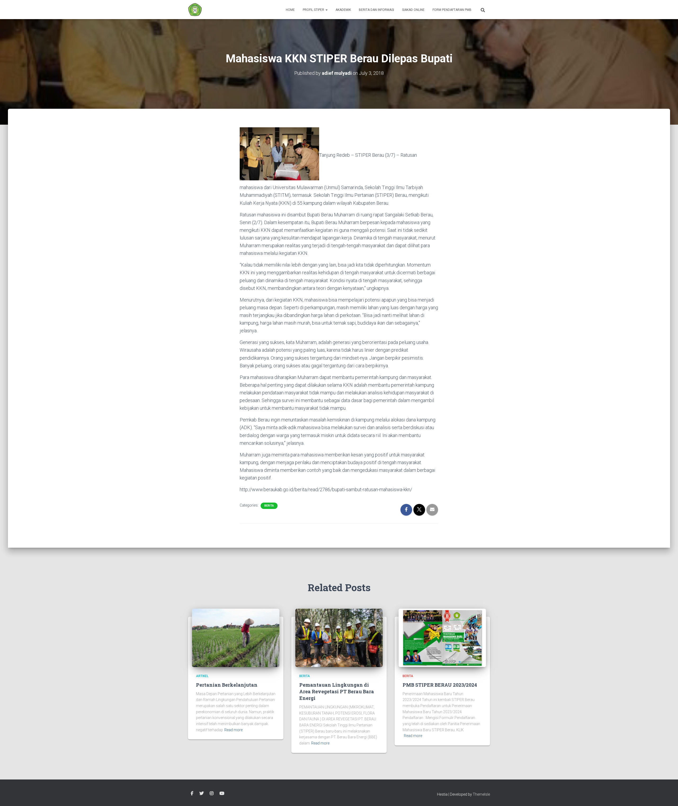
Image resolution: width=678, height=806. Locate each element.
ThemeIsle (481, 794)
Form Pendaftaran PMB (451, 10)
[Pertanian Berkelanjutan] (235, 637)
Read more (233, 730)
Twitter (201, 793)
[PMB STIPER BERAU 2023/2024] (442, 637)
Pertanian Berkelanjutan (226, 685)
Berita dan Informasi (376, 10)
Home (290, 10)
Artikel (202, 676)
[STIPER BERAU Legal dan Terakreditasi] (195, 9)
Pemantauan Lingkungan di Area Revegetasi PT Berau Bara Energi (336, 691)
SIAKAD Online (413, 10)
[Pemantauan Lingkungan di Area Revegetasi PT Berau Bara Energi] (339, 637)
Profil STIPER (314, 10)
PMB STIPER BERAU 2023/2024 (440, 685)
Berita (269, 505)
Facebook (192, 793)
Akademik (343, 10)
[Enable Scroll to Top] (667, 795)
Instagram (211, 793)
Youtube (222, 793)
